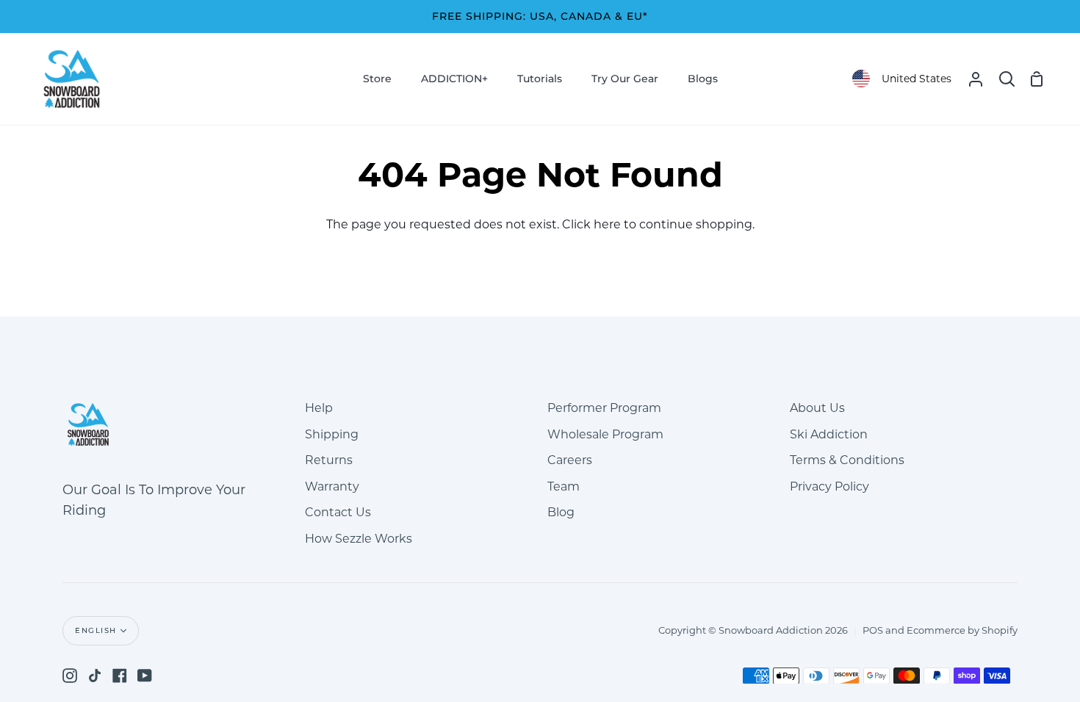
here (607, 224)
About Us (817, 408)
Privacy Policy (829, 486)
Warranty (332, 486)
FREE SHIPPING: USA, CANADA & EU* (540, 16)
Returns (329, 460)
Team (563, 486)
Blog (561, 512)
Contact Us (338, 512)
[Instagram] (69, 675)
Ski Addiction (829, 434)
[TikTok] (94, 675)
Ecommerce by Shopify (962, 630)
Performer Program (604, 408)
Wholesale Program (605, 434)
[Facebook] (119, 675)
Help (319, 408)
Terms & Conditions (847, 460)
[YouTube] (144, 675)
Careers (569, 460)
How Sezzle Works (358, 539)
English (96, 630)
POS (873, 630)
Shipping (332, 434)
